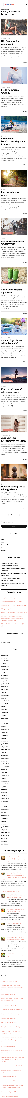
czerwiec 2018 (5, 775)
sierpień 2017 (4, 804)
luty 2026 (3, 672)
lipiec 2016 (4, 841)
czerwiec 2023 (5, 724)
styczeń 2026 (4, 675)
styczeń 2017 (4, 824)
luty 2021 (3, 738)
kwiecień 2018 (5, 781)
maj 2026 (3, 664)
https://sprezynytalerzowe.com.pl (10, 891)
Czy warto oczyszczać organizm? (12, 291)
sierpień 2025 (4, 689)
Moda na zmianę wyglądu (10, 91)
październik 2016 (5, 832)
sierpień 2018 (4, 769)
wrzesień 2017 (5, 801)
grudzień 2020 (5, 744)
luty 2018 (3, 787)
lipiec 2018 (4, 772)
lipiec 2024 (4, 709)
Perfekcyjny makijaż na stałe (8, 1092)
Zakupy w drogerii (6, 609)
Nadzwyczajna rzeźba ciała (8, 1081)
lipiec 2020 (4, 752)
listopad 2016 (4, 830)
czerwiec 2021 (5, 732)
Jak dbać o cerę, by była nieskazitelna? (11, 1066)
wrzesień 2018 (5, 767)
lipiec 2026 (4, 658)
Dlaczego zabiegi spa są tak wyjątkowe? (13, 488)
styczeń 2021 (4, 741)
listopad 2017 (4, 795)
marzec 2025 (4, 704)
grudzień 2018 (5, 758)
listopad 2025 (4, 681)
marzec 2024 (4, 712)
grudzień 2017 (5, 792)
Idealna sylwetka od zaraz (14, 923)
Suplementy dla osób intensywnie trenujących (13, 605)
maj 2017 (3, 812)
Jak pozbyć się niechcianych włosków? (13, 439)
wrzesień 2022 (5, 729)
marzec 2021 (4, 735)
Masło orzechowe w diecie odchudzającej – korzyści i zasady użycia (16, 859)
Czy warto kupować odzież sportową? (11, 390)
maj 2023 (3, 726)
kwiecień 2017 (5, 815)
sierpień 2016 (4, 838)
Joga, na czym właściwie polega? (9, 1096)
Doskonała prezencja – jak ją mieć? (10, 1005)
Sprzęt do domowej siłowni (8, 994)
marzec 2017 (4, 818)
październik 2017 (5, 798)
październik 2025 (5, 684)
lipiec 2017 (4, 807)
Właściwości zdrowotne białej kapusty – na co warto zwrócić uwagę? (15, 956)
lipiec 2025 (4, 692)
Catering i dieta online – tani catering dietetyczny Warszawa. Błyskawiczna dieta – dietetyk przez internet (12, 988)
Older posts (14, 514)
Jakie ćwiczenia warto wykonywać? (12, 242)
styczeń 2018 (4, 789)
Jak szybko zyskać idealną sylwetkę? (10, 1027)
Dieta (2, 539)
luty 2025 (3, 706)
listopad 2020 (4, 747)
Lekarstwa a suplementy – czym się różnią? (12, 1009)
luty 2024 (3, 715)
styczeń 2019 (4, 755)
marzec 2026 (4, 669)
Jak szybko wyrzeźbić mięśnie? (9, 598)
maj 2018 (3, 778)
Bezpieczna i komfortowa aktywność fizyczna (13, 141)
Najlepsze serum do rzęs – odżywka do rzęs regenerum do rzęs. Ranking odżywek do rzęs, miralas (12, 1059)
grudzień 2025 (5, 678)
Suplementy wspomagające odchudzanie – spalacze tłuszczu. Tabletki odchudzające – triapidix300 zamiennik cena (12, 618)
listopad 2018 (4, 761)
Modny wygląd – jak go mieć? (9, 1018)
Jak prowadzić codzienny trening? (10, 1014)
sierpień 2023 (4, 721)
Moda (2, 548)
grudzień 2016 (5, 827)
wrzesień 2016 (5, 835)
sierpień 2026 (4, 655)
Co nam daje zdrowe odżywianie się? (11, 342)
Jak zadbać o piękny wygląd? (8, 1076)
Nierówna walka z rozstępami (10, 42)
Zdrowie (16, 130)
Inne (2, 542)
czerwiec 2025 (5, 695)
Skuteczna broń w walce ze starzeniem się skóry (14, 612)
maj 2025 (3, 698)
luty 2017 (3, 821)
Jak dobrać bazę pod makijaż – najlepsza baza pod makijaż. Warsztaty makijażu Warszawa (11, 1040)
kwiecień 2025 (5, 701)
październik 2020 (5, 749)
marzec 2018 (4, 784)
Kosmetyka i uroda (8, 33)
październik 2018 (5, 764)
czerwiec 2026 (5, 661)
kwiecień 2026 (5, 666)
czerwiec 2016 (5, 844)
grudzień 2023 (5, 718)
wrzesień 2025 (5, 686)
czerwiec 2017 (5, 809)
